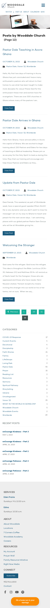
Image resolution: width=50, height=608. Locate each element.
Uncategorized (9, 397)
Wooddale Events (10, 411)
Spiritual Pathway (10, 385)
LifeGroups (7, 360)
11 (42, 312)
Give (43, 12)
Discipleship (8, 348)
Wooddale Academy (13, 537)
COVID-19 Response (12, 337)
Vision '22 (21, 67)
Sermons (6, 382)
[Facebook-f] (5, 592)
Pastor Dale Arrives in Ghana (21, 120)
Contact (8, 586)
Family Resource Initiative (16, 560)
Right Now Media (12, 564)
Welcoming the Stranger (19, 245)
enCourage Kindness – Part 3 (16, 432)
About (26, 12)
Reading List (8, 374)
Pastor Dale (11, 67)
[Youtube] (16, 592)
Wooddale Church (35, 62)
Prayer (5, 371)
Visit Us (18, 12)
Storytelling (8, 389)
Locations (8, 528)
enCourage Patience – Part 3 (16, 461)
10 (34, 312)
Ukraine (6, 393)
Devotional (7, 345)
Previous (14, 312)
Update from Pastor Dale (19, 183)
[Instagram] (11, 592)
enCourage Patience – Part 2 (16, 471)
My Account (9, 552)
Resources (7, 378)
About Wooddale (12, 524)
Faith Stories (8, 352)
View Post (8, 108)
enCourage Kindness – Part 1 (16, 451)
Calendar (34, 12)
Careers (7, 541)
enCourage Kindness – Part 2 (16, 442)
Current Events (9, 341)
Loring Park (7, 363)
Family (5, 356)
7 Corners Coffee (11, 533)
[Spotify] (22, 592)
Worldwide (31, 67)
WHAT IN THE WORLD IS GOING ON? (19, 404)
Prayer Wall (9, 556)
